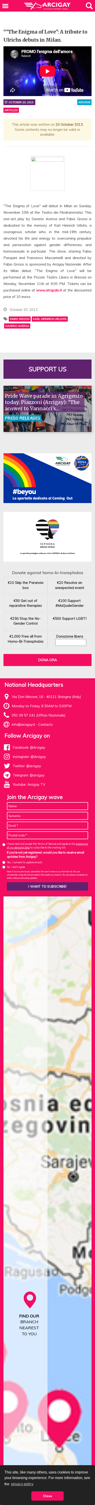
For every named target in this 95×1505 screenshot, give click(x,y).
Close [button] (47, 1496)
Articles (11, 110)
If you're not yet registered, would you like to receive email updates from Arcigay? (45, 854)
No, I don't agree (16, 867)
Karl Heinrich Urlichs (50, 319)
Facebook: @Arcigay (29, 747)
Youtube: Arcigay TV (29, 784)
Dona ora (47, 660)
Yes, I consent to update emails (24, 862)
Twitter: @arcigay (27, 766)
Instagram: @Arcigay (29, 756)
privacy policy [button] (22, 1484)
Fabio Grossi (20, 319)
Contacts (45, 724)
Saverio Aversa (17, 326)
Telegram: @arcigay (29, 775)
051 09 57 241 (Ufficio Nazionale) (38, 715)
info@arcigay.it (23, 724)
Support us (47, 369)
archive (84, 102)
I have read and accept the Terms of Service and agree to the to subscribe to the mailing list (47, 845)
